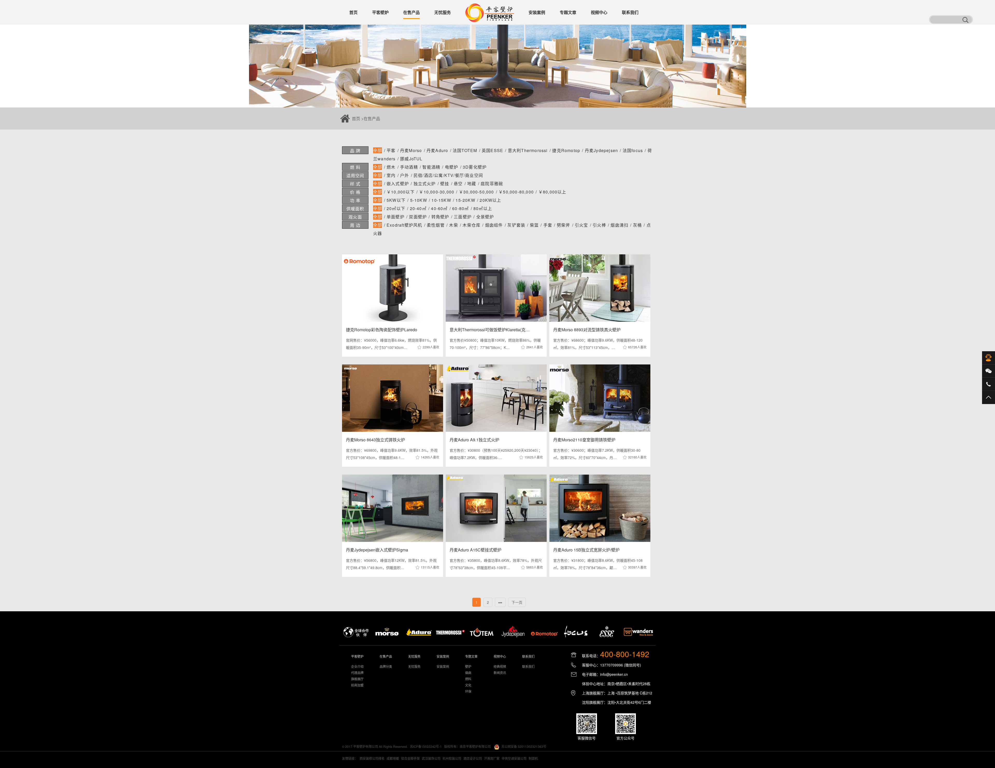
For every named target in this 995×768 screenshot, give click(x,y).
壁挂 (444, 183)
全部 (377, 150)
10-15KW (441, 200)
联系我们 (528, 666)
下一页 (516, 602)
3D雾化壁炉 (475, 167)
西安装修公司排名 (372, 758)
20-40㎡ (418, 208)
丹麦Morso (411, 150)
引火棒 (599, 225)
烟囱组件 (494, 225)
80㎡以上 (482, 208)
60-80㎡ (460, 208)
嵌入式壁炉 (398, 183)
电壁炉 (451, 167)
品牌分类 (386, 666)
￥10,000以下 (401, 192)
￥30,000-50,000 (476, 192)
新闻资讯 (500, 672)
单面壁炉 (395, 217)
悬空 (458, 183)
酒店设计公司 (472, 758)
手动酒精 (409, 167)
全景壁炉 (485, 217)
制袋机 (533, 758)
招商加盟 (357, 685)
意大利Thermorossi (528, 150)
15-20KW (465, 200)
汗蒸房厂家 (492, 758)
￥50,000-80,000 (516, 192)
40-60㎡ (439, 208)
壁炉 (468, 666)
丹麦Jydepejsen (601, 150)
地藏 (471, 183)
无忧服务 (414, 666)
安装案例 (443, 666)
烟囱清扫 (619, 225)
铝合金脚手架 (410, 758)
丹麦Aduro (437, 150)
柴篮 (534, 225)
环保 (468, 691)
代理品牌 (357, 672)
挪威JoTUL (411, 159)
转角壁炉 (440, 217)
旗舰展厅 (357, 679)
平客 (391, 150)
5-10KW (418, 200)
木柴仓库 (471, 225)
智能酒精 (431, 167)
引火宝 (581, 225)
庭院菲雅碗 (492, 183)
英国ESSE (492, 150)
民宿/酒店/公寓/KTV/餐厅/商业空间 (448, 175)
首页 (356, 118)
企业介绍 (357, 666)
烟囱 (468, 672)
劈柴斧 (563, 225)
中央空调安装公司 (514, 758)
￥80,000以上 (552, 192)
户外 (404, 175)
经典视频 (500, 666)
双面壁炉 (418, 217)
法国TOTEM (465, 150)
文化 (468, 685)
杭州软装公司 (452, 758)
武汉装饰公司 (431, 758)
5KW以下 (396, 200)
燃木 (391, 167)
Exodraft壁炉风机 (404, 225)
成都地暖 (393, 758)
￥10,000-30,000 (436, 192)
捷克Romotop (566, 150)
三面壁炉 (463, 217)
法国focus (633, 150)
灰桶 (637, 225)
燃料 (468, 679)
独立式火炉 (425, 183)
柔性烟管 (436, 225)
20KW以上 (490, 200)
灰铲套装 (516, 225)
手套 (547, 225)
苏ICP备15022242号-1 (426, 746)
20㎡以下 (396, 208)
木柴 (453, 225)
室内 (391, 175)
